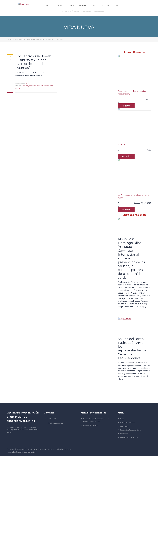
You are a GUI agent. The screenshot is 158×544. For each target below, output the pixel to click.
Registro (14, 540)
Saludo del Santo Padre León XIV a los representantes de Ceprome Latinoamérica (132, 348)
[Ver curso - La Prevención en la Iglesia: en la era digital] (134, 176)
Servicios (94, 5)
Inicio (48, 5)
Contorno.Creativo (47, 449)
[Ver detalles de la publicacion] (134, 226)
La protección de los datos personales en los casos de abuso (83, 11)
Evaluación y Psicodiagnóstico (130, 430)
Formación (82, 5)
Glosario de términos (90, 425)
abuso (25, 86)
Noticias (29, 83)
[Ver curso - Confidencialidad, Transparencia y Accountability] (134, 72)
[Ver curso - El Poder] (134, 125)
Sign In (20, 540)
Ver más (126, 106)
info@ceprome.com (55, 423)
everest (40, 86)
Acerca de (58, 5)
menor (46, 86)
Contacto (117, 5)
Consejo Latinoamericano (129, 437)
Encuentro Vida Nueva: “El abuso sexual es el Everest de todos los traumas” (33, 62)
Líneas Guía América (127, 423)
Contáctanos (124, 426)
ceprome (32, 86)
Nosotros (70, 5)
